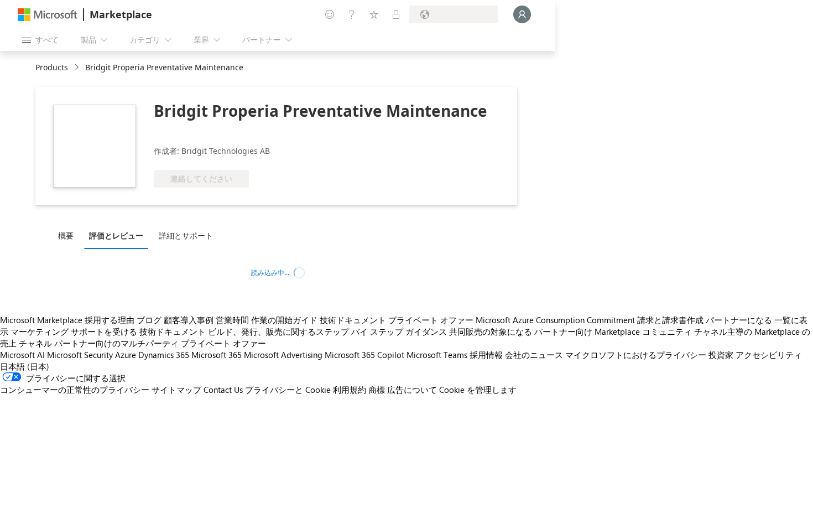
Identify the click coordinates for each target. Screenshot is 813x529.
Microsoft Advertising (283, 354)
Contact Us (223, 389)
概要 (66, 235)
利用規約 (349, 389)
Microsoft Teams (436, 354)
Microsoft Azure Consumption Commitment (555, 319)
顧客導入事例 (188, 319)
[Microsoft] (47, 14)
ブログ (149, 319)
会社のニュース (534, 354)
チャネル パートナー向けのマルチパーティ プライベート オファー (142, 343)
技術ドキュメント (353, 319)
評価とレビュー (116, 235)
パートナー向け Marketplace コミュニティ (613, 331)
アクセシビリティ (769, 354)
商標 (376, 389)
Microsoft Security (80, 354)
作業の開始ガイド (284, 319)
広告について (412, 389)
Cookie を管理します (478, 389)
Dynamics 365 (163, 354)
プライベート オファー (430, 319)
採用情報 (486, 354)
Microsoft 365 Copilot (364, 354)
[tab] (68, 235)
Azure (125, 354)
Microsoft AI (22, 354)
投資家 (720, 354)
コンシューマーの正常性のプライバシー (74, 389)
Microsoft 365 (216, 354)
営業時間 (232, 319)
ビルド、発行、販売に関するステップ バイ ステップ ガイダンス (327, 331)
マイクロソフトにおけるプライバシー (635, 354)
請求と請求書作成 (670, 319)
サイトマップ (176, 389)
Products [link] (51, 67)
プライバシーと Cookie (288, 389)
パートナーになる (739, 319)
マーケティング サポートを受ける (74, 331)
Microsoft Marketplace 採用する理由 (67, 319)
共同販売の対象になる (490, 331)
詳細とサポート (186, 235)
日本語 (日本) (24, 366)
